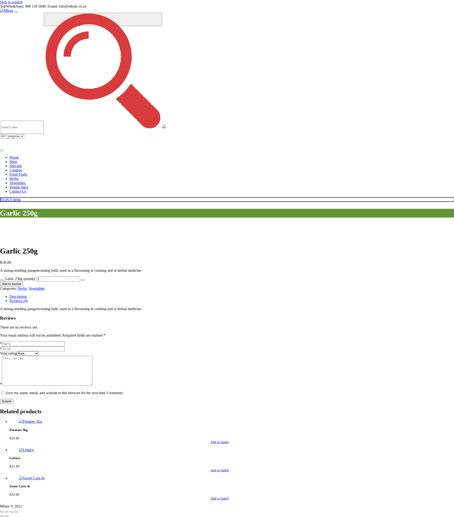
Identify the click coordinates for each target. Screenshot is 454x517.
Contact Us (17, 191)
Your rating (8, 353)
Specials (15, 166)
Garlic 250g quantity (20, 279)
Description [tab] (18, 296)
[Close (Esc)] (16, 512)
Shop (13, 162)
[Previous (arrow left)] (2, 516)
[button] (231, 442)
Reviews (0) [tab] (18, 301)
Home (14, 157)
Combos (15, 170)
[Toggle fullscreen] (7, 512)
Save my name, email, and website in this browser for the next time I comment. (64, 393)
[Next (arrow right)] (7, 516)
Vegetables (17, 183)
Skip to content (11, 2)
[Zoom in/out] (2, 512)
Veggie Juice (18, 187)
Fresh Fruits (18, 174)
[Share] (11, 512)
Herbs (13, 179)
